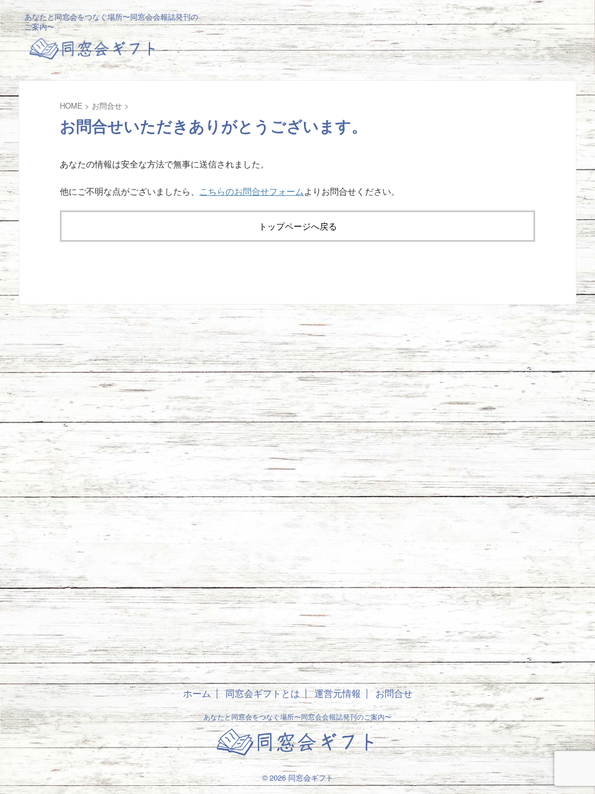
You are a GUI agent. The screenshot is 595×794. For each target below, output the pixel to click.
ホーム (197, 693)
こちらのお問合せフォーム (251, 191)
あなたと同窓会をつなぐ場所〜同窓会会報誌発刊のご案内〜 (297, 716)
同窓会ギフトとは (262, 693)
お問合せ (394, 693)
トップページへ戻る (298, 226)
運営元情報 (337, 693)
